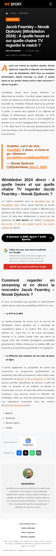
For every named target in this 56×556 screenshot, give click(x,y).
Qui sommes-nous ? (28, 524)
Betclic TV (22, 379)
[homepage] (13, 4)
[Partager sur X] (25, 452)
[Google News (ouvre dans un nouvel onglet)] (28, 442)
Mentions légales (28, 537)
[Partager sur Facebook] (19, 452)
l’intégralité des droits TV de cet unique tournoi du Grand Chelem (28, 224)
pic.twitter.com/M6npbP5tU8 (28, 157)
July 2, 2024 (38, 167)
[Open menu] (50, 4)
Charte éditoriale (28, 528)
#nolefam (13, 150)
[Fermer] (50, 250)
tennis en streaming (15, 405)
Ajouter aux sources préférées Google (28, 266)
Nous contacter (28, 532)
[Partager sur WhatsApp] (32, 452)
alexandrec (28, 483)
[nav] (7, 13)
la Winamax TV (38, 379)
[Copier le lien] (38, 452)
